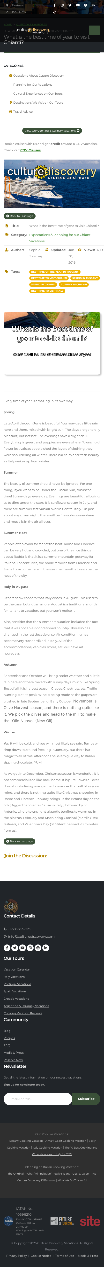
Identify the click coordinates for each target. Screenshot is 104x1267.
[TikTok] (54, 12)
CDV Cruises (30, 150)
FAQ (7, 1045)
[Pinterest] (85, 5)
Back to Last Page (21, 216)
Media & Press (14, 1052)
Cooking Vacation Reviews (23, 1013)
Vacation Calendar (17, 969)
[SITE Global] (90, 1221)
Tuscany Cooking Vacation (25, 1140)
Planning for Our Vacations (32, 84)
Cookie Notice (41, 1256)
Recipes (9, 1038)
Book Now (18, 12)
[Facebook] (54, 5)
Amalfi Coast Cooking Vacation (65, 1140)
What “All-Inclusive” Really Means (48, 1173)
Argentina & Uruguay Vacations (26, 1006)
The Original (16, 1173)
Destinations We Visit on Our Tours (38, 102)
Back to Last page (21, 841)
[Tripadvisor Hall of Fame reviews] (15, 5)
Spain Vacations (15, 991)
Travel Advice (23, 111)
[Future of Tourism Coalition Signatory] (62, 1221)
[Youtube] (77, 5)
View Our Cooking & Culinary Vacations (50, 130)
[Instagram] (62, 5)
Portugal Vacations (17, 984)
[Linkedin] (93, 5)
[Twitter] (70, 5)
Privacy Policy (16, 1256)
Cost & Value (81, 1173)
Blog (7, 1031)
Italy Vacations (14, 977)
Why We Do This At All (72, 1180)
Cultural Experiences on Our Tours (38, 93)
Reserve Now (13, 1060)
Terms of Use (64, 1256)
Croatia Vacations (16, 998)
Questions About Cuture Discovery (38, 75)
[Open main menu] (94, 30)
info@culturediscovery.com (31, 936)
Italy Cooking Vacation (47, 1147)
